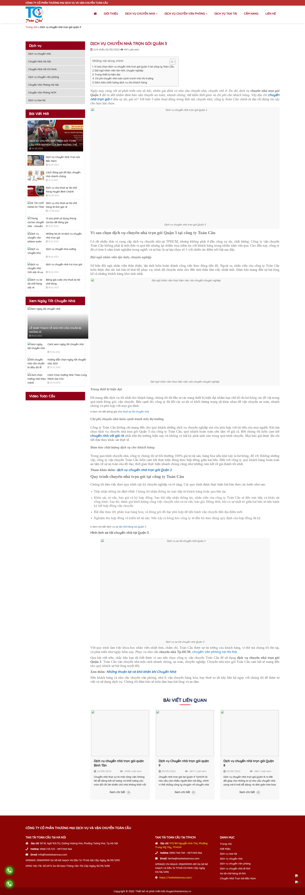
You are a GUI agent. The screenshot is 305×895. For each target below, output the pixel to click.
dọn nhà (128, 491)
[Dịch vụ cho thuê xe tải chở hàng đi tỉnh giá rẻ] (36, 206)
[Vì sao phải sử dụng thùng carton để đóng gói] (36, 221)
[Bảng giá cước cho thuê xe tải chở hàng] (36, 283)
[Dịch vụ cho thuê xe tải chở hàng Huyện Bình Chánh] (36, 191)
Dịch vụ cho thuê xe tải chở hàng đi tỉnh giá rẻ (61, 205)
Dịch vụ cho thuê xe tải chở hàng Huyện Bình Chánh (61, 189)
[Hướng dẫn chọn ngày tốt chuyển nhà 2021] (37, 363)
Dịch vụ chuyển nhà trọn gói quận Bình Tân (119, 763)
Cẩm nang (251, 13)
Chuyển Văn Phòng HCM (42, 92)
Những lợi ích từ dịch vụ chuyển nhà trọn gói (64, 235)
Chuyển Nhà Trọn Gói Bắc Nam (238, 878)
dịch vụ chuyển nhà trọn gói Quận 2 (144, 470)
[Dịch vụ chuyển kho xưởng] (36, 252)
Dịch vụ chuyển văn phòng (185, 13)
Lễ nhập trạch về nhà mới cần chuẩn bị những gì (55, 330)
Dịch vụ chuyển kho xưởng (61, 249)
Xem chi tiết (118, 792)
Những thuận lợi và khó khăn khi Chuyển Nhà (141, 672)
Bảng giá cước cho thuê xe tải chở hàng (63, 281)
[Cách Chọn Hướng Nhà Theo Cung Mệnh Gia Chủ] (37, 378)
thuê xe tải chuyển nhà (136, 411)
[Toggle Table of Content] (171, 62)
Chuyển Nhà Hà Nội (39, 61)
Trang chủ (31, 27)
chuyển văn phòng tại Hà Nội (214, 652)
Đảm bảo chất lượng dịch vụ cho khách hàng (121, 82)
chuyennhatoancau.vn (178, 891)
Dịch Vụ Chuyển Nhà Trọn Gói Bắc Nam (63, 159)
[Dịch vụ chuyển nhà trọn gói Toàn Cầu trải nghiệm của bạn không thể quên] (55, 135)
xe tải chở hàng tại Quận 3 (131, 526)
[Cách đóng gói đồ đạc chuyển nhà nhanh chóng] (36, 175)
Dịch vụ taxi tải (225, 13)
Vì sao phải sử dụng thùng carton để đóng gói (61, 220)
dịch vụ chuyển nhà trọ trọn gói (64, 264)
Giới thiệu (111, 13)
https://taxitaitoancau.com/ (175, 877)
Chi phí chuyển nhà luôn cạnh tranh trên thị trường (124, 78)
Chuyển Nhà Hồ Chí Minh (42, 69)
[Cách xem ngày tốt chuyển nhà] (37, 347)
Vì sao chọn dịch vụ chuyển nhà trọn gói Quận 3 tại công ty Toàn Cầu (134, 66)
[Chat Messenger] (298, 875)
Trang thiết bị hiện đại (107, 74)
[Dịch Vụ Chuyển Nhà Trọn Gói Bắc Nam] (36, 160)
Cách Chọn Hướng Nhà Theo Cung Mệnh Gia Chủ (67, 376)
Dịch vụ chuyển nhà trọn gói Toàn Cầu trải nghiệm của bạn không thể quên (53, 143)
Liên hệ (270, 13)
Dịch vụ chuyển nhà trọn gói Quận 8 (248, 763)
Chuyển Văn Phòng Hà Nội (43, 84)
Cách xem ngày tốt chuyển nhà (65, 344)
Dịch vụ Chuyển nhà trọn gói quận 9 (184, 763)
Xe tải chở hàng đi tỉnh (233, 873)
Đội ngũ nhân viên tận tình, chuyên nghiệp (119, 70)
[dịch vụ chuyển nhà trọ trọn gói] (36, 267)
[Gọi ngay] (9, 870)
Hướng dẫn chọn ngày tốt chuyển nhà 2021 (66, 361)
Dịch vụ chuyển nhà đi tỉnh (235, 868)
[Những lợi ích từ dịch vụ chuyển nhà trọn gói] (36, 237)
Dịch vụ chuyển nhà (140, 13)
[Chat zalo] (298, 882)
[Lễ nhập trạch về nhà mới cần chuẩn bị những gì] (58, 323)
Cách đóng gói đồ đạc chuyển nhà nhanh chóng (63, 174)
